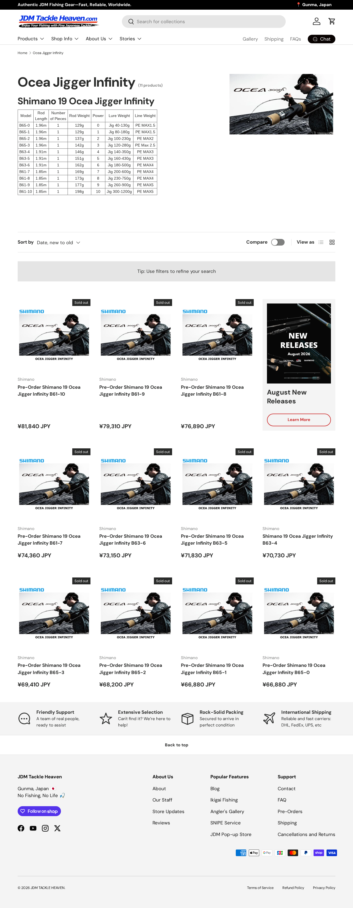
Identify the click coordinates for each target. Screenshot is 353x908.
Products (28, 39)
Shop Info (61, 39)
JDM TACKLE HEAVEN (48, 887)
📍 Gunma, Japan (313, 4)
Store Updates (168, 811)
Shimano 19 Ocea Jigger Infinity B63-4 (298, 539)
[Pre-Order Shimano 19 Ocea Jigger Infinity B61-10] (54, 335)
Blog (215, 788)
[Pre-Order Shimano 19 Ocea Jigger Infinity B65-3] (54, 613)
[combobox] (203, 21)
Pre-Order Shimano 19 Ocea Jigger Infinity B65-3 (49, 668)
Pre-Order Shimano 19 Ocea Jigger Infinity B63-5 (212, 539)
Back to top (176, 745)
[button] (332, 21)
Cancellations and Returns (306, 834)
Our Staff (162, 800)
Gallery (250, 39)
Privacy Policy (324, 887)
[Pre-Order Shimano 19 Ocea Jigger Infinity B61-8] (217, 335)
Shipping (274, 39)
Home (22, 52)
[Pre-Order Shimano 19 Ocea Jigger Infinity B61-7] (54, 484)
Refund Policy (293, 887)
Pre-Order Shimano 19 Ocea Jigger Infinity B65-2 (130, 668)
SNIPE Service (225, 823)
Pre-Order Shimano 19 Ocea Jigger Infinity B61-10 (49, 390)
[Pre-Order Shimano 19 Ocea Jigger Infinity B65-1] (217, 613)
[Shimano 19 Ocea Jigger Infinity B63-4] (299, 484)
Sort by (26, 242)
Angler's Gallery (227, 811)
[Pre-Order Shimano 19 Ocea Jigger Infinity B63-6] (135, 484)
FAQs (295, 39)
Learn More (299, 419)
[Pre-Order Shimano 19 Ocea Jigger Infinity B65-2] (135, 613)
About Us (96, 39)
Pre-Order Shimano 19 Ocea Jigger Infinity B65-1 (212, 668)
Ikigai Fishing (224, 800)
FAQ (282, 800)
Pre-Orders (290, 811)
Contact (287, 788)
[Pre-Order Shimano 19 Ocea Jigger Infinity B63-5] (217, 484)
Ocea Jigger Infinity (48, 52)
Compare (257, 242)
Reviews (161, 823)
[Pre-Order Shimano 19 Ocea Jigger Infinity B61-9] (135, 335)
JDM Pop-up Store (231, 834)
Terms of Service (260, 887)
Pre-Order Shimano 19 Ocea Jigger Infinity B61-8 (212, 390)
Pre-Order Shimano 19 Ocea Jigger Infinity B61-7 (49, 539)
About (159, 788)
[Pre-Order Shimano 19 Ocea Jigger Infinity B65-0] (299, 613)
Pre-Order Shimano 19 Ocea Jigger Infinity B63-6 (130, 539)
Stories (127, 39)
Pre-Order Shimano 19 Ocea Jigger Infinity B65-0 (294, 668)
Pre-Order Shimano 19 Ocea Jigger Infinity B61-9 (130, 390)
